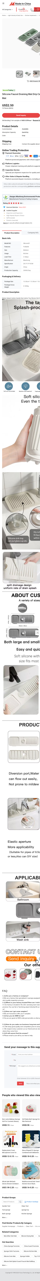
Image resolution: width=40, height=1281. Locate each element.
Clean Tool (25, 1206)
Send (20, 1083)
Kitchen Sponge (27, 1214)
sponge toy (25, 1210)
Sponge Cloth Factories (11, 1251)
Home (4, 15)
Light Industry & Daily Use (15, 15)
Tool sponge (6, 1210)
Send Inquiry (21, 115)
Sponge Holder (25, 1256)
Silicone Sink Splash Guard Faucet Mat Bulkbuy (19, 1261)
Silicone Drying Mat (27, 1236)
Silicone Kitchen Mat (30, 1251)
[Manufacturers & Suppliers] (20, 4)
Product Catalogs (32, 1202)
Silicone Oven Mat (10, 1256)
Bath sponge (6, 1214)
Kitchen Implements (30, 15)
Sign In (5, 223)
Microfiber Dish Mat (10, 1236)
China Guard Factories (31, 1246)
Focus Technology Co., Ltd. (27, 1272)
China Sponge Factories (12, 1246)
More (4, 1265)
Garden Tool (6, 1206)
